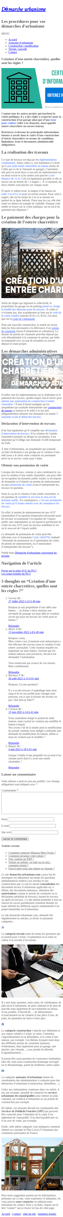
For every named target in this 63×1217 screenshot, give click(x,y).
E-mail (5, 825)
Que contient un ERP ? (21, 859)
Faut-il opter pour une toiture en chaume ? (31, 868)
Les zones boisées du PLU (16, 573)
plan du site (29, 1213)
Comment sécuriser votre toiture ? (27, 855)
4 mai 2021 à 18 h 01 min (22, 749)
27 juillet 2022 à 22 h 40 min (24, 601)
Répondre (13, 625)
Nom (4, 819)
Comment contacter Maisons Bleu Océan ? (32, 852)
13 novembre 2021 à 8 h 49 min (26, 632)
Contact (12, 52)
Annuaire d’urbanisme (20, 42)
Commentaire (9, 790)
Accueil (12, 39)
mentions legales (47, 1213)
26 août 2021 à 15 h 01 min (23, 678)
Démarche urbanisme (23, 9)
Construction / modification (23, 45)
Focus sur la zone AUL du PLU (19, 570)
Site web (6, 832)
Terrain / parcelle (17, 49)
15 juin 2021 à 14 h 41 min (23, 712)
